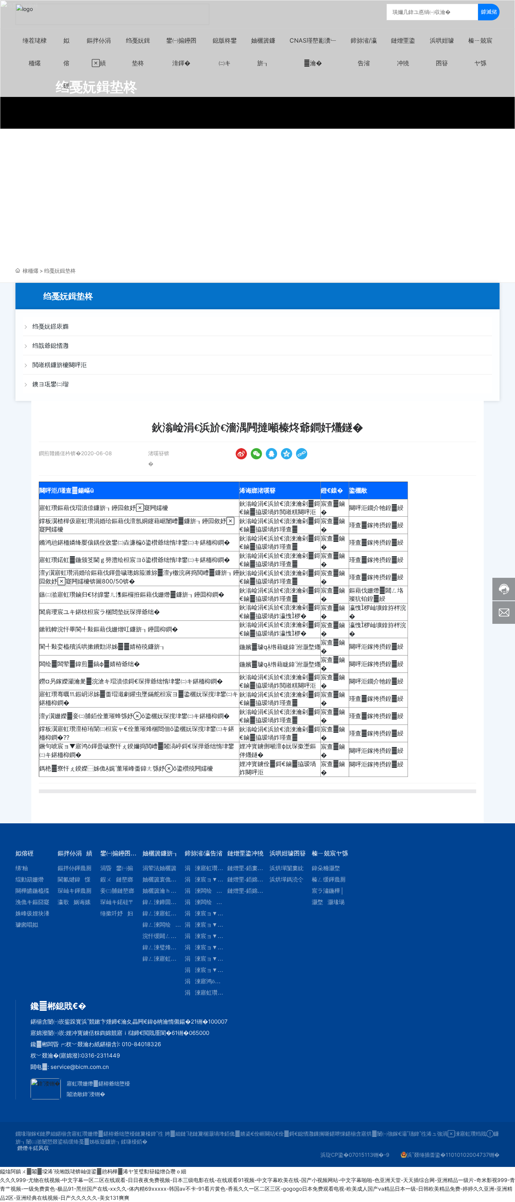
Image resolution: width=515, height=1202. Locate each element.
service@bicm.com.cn (80, 1066)
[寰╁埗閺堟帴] (301, 453)
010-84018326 (141, 1044)
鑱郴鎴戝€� (58, 1006)
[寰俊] (256, 453)
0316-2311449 (100, 1055)
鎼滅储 (489, 11)
